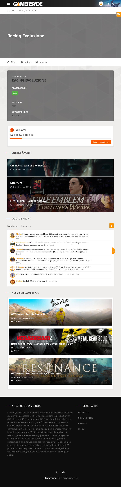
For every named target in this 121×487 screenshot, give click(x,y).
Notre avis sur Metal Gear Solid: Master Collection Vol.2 (41, 344)
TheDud (19, 249)
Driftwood (20, 267)
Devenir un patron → (101, 142)
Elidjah (19, 234)
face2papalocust (23, 243)
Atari (14, 105)
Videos (27, 62)
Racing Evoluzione (29, 80)
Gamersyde (50, 478)
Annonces (26, 226)
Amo (18, 274)
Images (43, 62)
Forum (81, 429)
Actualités (83, 412)
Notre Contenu (84, 418)
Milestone (16, 115)
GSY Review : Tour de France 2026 (29, 314)
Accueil (10, 10)
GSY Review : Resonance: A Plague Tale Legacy (37, 373)
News (13, 62)
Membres (12, 226)
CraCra (19, 281)
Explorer (82, 423)
